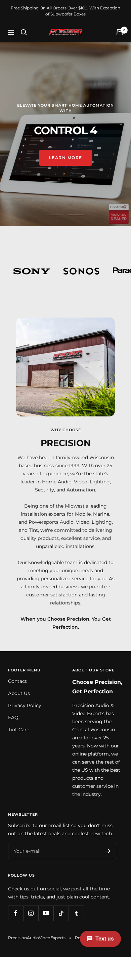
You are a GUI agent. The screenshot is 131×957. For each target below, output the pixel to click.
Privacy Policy (24, 705)
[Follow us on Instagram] (30, 913)
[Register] (108, 851)
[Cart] (119, 32)
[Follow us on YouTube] (45, 913)
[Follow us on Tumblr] (76, 913)
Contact (17, 681)
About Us (19, 693)
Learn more (65, 160)
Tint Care (18, 730)
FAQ (13, 717)
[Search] (24, 32)
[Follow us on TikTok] (61, 913)
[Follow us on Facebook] (15, 913)
